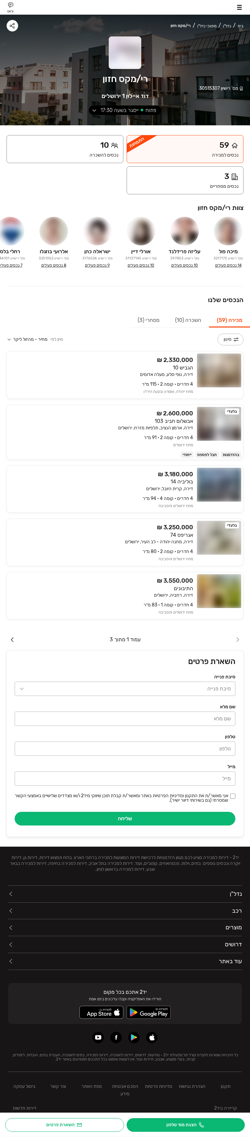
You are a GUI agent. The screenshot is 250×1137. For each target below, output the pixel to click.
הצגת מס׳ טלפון (181, 1125)
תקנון (225, 1086)
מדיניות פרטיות (158, 1086)
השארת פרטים (60, 1125)
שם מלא (227, 707)
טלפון (230, 737)
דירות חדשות (24, 1108)
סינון (227, 339)
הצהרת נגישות (192, 1086)
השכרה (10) (188, 320)
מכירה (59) (229, 320)
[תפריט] (239, 7)
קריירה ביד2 (225, 1108)
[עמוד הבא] (12, 639)
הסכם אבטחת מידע (125, 1090)
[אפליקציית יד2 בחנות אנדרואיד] (134, 1037)
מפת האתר (91, 1086)
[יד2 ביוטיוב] (98, 1037)
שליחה (125, 818)
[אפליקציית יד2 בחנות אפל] (152, 1037)
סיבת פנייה (224, 677)
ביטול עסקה (24, 1086)
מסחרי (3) (149, 320)
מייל (231, 767)
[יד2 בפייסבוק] (116, 1037)
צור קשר (58, 1086)
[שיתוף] (12, 26)
